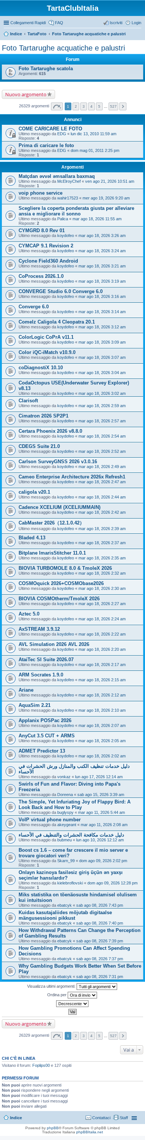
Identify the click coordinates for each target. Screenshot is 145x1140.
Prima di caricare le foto (46, 145)
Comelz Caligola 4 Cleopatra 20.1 (57, 322)
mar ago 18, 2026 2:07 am (102, 725)
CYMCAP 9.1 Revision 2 (46, 246)
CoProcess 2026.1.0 (41, 276)
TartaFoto (37, 34)
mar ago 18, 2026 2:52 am (102, 451)
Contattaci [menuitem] (101, 1117)
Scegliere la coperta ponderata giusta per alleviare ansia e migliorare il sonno (76, 211)
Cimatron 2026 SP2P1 (43, 416)
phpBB (53, 1128)
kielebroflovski (70, 883)
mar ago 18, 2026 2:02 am (102, 756)
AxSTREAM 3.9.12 (39, 629)
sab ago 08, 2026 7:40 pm (99, 923)
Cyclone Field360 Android (48, 261)
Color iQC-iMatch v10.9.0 (47, 352)
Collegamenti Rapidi (28, 22)
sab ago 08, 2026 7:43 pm (99, 905)
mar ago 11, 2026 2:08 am (104, 824)
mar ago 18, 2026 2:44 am (102, 497)
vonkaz (64, 776)
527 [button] (113, 106)
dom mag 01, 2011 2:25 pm (95, 150)
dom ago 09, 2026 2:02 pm (103, 860)
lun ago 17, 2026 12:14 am (99, 776)
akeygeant (66, 824)
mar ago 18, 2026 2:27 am (102, 603)
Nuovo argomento (25, 94)
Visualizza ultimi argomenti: (52, 986)
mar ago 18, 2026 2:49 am (102, 466)
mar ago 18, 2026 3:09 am (102, 342)
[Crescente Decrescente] (72, 1003)
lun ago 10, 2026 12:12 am (100, 840)
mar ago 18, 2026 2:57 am (102, 421)
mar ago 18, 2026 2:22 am (102, 634)
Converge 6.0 (34, 306)
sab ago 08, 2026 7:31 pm (99, 976)
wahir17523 (67, 198)
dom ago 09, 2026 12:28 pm (112, 883)
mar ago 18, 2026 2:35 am (102, 558)
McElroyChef (69, 181)
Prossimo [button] (122, 106)
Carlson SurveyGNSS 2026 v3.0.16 (58, 461)
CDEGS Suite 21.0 (39, 446)
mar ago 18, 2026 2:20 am (102, 649)
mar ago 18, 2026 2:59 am (102, 405)
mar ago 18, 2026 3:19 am (102, 281)
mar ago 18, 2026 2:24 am (102, 619)
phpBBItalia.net (89, 1132)
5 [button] (99, 106)
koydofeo (65, 235)
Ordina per (57, 995)
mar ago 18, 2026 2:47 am (102, 482)
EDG (61, 133)
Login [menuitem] (136, 22)
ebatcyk (64, 905)
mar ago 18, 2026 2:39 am (102, 528)
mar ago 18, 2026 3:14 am (102, 311)
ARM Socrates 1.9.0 (41, 675)
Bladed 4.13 (32, 537)
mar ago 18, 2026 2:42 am (102, 512)
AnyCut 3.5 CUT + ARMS (47, 735)
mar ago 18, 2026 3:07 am (102, 357)
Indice (16, 34)
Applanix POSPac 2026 (45, 720)
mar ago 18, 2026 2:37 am (102, 542)
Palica (62, 219)
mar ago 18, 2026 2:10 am (102, 710)
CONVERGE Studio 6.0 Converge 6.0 (61, 291)
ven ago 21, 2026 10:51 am (109, 181)
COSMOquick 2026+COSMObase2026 (61, 583)
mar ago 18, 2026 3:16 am (102, 296)
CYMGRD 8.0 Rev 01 (42, 230)
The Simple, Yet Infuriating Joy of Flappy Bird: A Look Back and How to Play (74, 804)
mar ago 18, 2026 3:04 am (102, 372)
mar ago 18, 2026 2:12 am (102, 695)
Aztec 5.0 (29, 614)
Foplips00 (41, 1065)
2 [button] (76, 106)
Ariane (26, 690)
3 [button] (84, 106)
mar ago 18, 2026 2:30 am (102, 588)
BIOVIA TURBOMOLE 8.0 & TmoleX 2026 (65, 568)
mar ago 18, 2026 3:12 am (102, 327)
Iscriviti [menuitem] (116, 22)
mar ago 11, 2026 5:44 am (101, 812)
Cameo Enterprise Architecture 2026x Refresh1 (72, 477)
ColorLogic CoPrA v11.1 (46, 337)
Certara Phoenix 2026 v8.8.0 (50, 431)
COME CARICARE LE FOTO (50, 128)
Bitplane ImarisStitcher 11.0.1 (52, 553)
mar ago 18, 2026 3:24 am (102, 251)
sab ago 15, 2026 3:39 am (100, 794)
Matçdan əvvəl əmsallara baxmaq (57, 176)
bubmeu (64, 840)
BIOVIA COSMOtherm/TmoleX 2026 (59, 598)
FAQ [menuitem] (59, 22)
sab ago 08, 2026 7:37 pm (99, 959)
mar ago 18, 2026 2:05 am (102, 740)
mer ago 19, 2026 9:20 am (106, 198)
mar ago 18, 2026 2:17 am (102, 664)
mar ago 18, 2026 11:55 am (97, 219)
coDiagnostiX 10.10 (41, 367)
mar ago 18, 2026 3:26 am (102, 235)
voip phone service (40, 193)
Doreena (65, 794)
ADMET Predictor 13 (42, 751)
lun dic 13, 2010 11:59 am (93, 133)
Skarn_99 (66, 860)
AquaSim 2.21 (35, 705)
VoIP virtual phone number (50, 819)
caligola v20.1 (34, 492)
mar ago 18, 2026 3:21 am (102, 266)
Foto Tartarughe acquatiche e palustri (89, 34)
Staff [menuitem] (124, 1117)
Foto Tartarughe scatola (46, 68)
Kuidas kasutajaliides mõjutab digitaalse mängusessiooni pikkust (65, 915)
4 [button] (91, 106)
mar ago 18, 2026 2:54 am (102, 436)
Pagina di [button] (57, 106)
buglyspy (65, 812)
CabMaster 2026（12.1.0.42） (51, 523)
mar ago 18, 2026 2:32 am (102, 573)
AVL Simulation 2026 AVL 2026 (54, 644)
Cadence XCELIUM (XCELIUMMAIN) (59, 507)
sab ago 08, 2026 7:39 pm (99, 941)
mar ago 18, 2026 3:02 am (102, 393)
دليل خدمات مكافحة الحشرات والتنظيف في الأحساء (71, 835)
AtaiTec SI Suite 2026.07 (46, 659)
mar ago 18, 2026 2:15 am (102, 680)
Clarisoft (28, 400)
